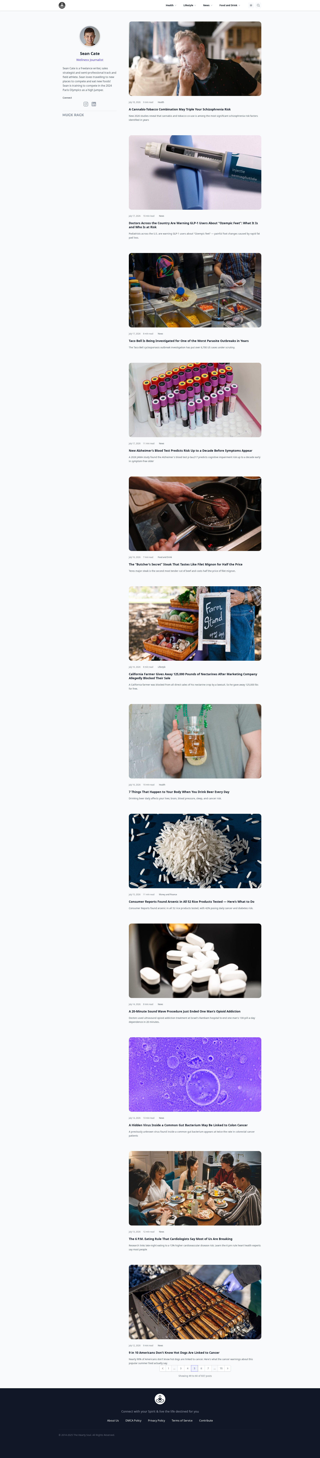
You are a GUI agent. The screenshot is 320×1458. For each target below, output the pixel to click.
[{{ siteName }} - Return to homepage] (62, 5)
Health (161, 102)
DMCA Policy (133, 1420)
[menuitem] (171, 5)
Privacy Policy (156, 1420)
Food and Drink (165, 557)
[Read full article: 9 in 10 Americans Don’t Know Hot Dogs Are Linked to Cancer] (195, 1302)
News (161, 216)
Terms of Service (182, 1420)
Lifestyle (162, 667)
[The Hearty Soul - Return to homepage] (160, 1399)
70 (221, 1368)
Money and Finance (168, 894)
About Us (113, 1420)
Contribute (206, 1420)
